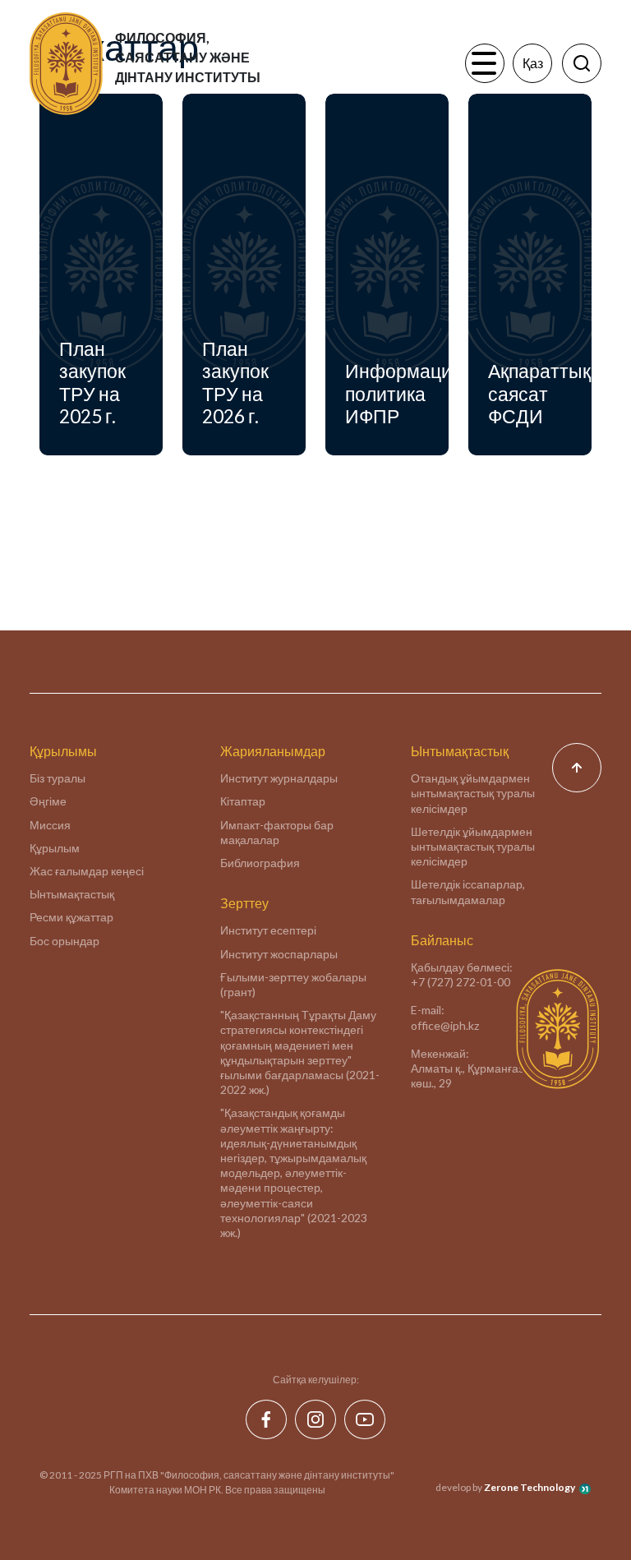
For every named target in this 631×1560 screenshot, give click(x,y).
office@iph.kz (445, 1025)
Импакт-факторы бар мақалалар (277, 832)
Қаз (533, 63)
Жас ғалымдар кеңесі (87, 871)
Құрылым (55, 848)
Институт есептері (268, 930)
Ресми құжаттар (71, 917)
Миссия (50, 825)
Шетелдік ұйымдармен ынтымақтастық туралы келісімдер (473, 846)
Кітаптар (242, 801)
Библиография (260, 863)
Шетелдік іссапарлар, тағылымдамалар (468, 891)
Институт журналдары (279, 778)
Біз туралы (57, 778)
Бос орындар (64, 941)
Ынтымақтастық (72, 894)
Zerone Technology (529, 1487)
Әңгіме (48, 801)
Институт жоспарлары (279, 954)
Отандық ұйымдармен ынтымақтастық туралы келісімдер (473, 793)
